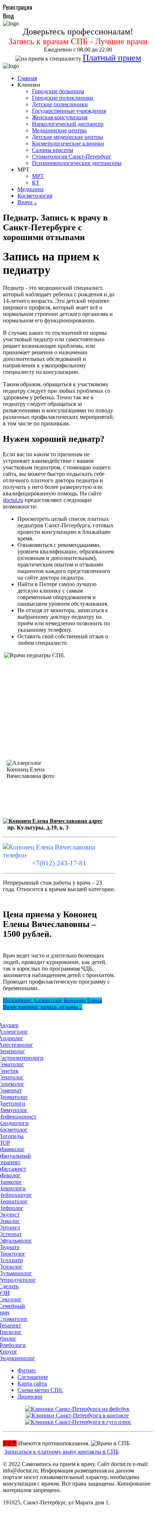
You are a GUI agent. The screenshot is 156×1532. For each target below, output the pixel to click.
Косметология (34, 196)
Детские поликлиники (60, 104)
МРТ (38, 176)
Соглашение (32, 1377)
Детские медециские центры (67, 137)
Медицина (30, 189)
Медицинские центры (59, 130)
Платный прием (112, 57)
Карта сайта (32, 1383)
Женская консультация (59, 117)
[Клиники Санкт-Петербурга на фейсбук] (77, 1409)
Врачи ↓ (27, 202)
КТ (36, 183)
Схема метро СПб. (40, 1390)
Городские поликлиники (62, 98)
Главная (27, 78)
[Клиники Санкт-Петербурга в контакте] (77, 1415)
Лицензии (29, 1396)
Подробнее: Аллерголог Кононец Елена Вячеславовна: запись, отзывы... (52, 1003)
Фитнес (26, 1370)
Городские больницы (58, 91)
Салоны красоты (52, 150)
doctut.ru (13, 500)
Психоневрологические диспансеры (77, 163)
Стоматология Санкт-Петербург (71, 156)
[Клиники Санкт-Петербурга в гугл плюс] (78, 1422)
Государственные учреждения (69, 111)
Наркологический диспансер (67, 124)
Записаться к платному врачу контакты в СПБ (61, 1452)
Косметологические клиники (68, 143)
